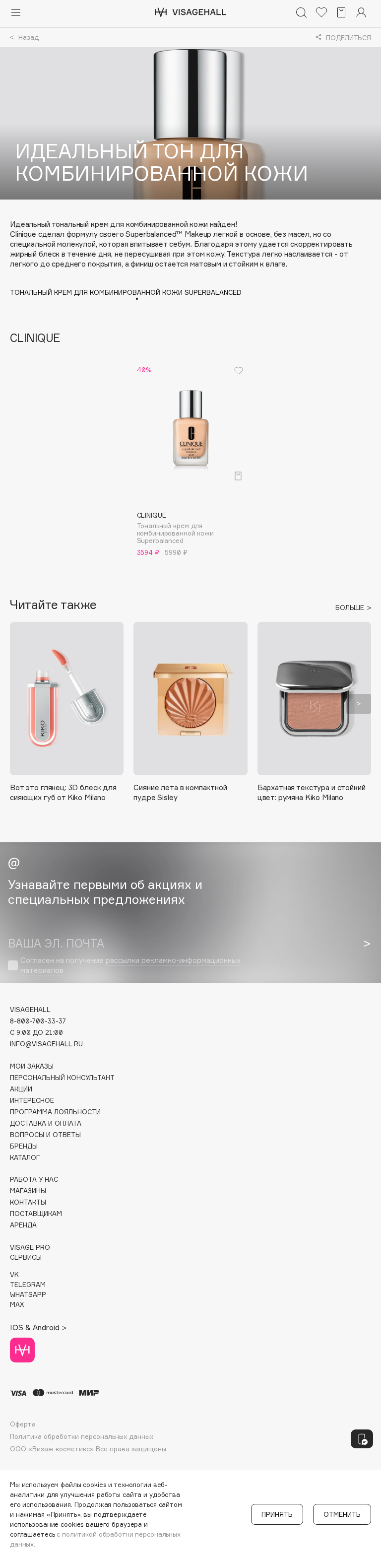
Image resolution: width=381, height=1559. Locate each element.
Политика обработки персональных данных (81, 1436)
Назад (27, 37)
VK (14, 1275)
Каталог (25, 1157)
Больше (350, 607)
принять (277, 1514)
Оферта (23, 1424)
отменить (342, 1514)
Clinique (35, 337)
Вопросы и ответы (45, 1135)
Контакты (28, 1202)
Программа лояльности (55, 1112)
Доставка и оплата (45, 1123)
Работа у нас (34, 1179)
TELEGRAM (28, 1284)
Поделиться (343, 40)
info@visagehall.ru (46, 1044)
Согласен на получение (130, 965)
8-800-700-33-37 (38, 1021)
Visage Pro (30, 1247)
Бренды (24, 1146)
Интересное (32, 1100)
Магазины (28, 1191)
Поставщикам (36, 1214)
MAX (17, 1304)
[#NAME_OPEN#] (362, 1438)
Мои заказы (32, 1066)
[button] (22, 704)
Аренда (23, 1225)
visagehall (30, 1010)
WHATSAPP (28, 1294)
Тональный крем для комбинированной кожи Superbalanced (126, 292)
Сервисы (26, 1257)
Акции (21, 1089)
